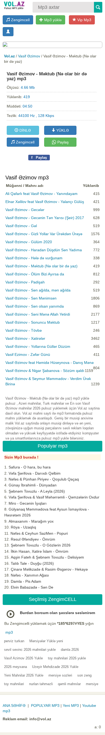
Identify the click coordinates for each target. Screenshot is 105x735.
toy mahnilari (14, 684)
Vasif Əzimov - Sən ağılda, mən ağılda (38, 290)
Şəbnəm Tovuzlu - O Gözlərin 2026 (41, 545)
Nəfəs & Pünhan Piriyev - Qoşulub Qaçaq (44, 479)
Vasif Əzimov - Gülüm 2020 (28, 242)
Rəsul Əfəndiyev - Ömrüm (33, 539)
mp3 (9, 632)
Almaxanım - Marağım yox (31, 521)
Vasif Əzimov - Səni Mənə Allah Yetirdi (37, 314)
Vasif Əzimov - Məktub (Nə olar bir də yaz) (41, 266)
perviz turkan (14, 641)
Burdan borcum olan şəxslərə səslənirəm (57, 613)
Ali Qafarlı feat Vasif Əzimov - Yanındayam (41, 193)
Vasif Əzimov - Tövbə (23, 330)
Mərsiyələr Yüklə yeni (46, 641)
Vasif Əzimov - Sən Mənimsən (31, 298)
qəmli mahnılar (69, 684)
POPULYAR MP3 (45, 705)
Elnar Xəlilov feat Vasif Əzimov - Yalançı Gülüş (44, 202)
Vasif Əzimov (29, 56)
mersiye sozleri (60, 675)
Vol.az (9, 56)
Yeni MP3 (71, 705)
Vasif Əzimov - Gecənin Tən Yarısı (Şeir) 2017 (44, 218)
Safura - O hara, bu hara (30, 467)
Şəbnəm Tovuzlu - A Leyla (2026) (37, 491)
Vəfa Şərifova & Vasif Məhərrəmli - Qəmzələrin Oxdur (54, 497)
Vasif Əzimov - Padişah (25, 282)
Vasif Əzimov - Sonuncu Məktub (32, 322)
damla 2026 (70, 650)
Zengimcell (20, 20)
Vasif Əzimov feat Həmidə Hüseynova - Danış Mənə (49, 362)
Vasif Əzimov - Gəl (21, 226)
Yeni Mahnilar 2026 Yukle (23, 675)
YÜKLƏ (62, 130)
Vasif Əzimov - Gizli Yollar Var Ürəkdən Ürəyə (43, 234)
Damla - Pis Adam (26, 581)
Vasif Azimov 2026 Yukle (23, 658)
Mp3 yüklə (52, 20)
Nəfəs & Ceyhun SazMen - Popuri (39, 533)
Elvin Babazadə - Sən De (32, 587)
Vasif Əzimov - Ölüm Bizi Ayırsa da (34, 274)
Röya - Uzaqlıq (23, 527)
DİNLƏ (24, 130)
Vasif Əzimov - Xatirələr (25, 338)
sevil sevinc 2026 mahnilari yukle (30, 650)
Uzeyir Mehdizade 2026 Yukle (55, 667)
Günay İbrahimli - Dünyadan (33, 485)
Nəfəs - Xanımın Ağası (30, 575)
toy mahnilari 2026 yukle (67, 658)
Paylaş (62, 142)
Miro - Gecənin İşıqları (28, 503)
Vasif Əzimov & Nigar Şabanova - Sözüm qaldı (44, 370)
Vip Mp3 (83, 20)
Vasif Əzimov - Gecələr (24, 210)
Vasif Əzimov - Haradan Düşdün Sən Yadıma (43, 250)
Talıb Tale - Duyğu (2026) (32, 563)
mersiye (92, 684)
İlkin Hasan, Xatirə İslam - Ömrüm (39, 551)
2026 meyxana (15, 667)
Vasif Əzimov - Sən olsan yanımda (34, 306)
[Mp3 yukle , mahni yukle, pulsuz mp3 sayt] (14, 5)
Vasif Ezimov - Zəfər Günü (27, 354)
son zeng (84, 675)
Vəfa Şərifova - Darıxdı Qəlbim (35, 473)
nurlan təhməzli (41, 684)
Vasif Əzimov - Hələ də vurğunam (33, 258)
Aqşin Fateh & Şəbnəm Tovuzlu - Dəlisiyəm (47, 557)
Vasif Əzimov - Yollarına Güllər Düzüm (37, 346)
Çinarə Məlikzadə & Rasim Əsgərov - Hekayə (49, 569)
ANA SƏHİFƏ (14, 705)
